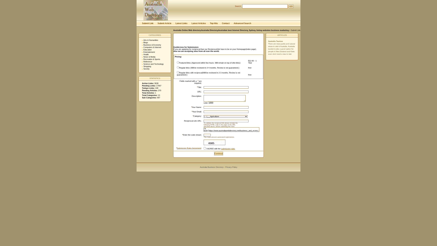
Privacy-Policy (231, 167)
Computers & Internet (152, 47)
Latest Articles (199, 23)
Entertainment (149, 52)
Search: (238, 6)
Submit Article (164, 23)
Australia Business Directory (211, 167)
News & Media (149, 57)
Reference (147, 62)
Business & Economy (152, 45)
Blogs (145, 42)
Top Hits (214, 23)
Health (146, 54)
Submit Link (147, 23)
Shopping (147, 66)
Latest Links (181, 23)
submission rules (228, 149)
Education (147, 50)
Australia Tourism (275, 41)
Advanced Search (242, 23)
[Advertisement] (213, 41)
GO (291, 6)
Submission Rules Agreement (189, 148)
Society (146, 69)
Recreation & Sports (151, 59)
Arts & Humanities (150, 40)
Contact (226, 23)
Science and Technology (153, 64)
